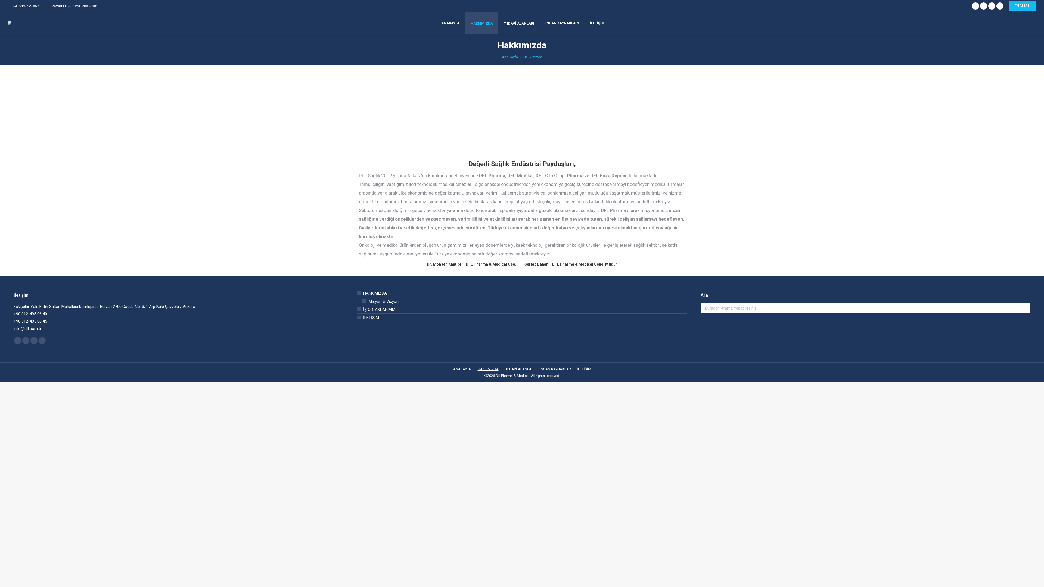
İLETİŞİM (371, 317)
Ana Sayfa (510, 57)
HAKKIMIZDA (375, 293)
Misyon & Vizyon (384, 301)
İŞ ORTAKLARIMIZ (379, 309)
